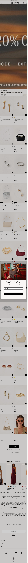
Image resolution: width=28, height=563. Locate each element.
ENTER (13, 294)
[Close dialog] (25, 265)
